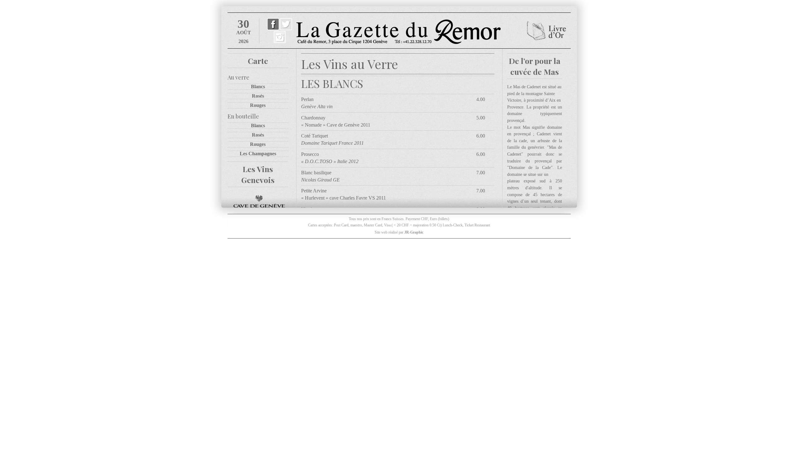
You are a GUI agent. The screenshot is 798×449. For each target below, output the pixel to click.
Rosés (258, 96)
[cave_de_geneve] (258, 201)
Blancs (258, 86)
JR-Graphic (413, 232)
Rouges (258, 105)
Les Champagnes (258, 153)
